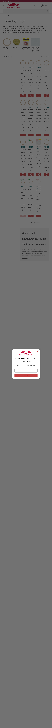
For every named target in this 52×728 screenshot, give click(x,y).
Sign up (26, 375)
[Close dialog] (38, 351)
